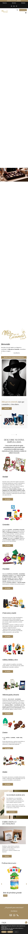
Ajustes (16, 931)
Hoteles (4, 772)
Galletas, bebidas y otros (10, 660)
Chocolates (5, 569)
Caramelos (5, 524)
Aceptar (4, 931)
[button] (26, 13)
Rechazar (10, 931)
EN (14, 6)
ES (11, 6)
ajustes (11, 929)
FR (16, 6)
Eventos (4, 732)
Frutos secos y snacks (9, 613)
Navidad (5, 477)
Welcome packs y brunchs (10, 695)
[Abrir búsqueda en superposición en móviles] (17, 10)
